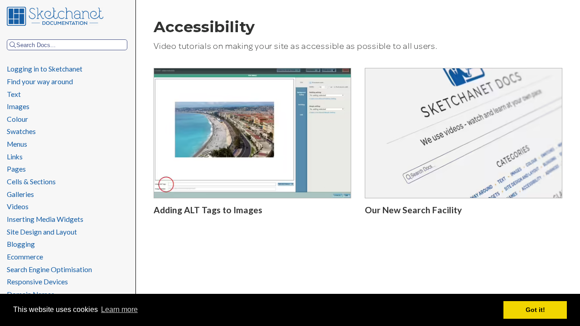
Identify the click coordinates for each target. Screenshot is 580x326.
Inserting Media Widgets (45, 219)
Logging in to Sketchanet (44, 69)
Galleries (20, 194)
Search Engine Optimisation (49, 269)
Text (14, 94)
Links (15, 157)
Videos (18, 206)
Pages (17, 169)
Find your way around (40, 81)
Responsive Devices (37, 282)
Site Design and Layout (42, 232)
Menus (17, 144)
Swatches (21, 131)
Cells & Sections (31, 181)
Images (18, 106)
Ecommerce (25, 257)
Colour (17, 119)
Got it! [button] (535, 309)
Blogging (21, 244)
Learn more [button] (119, 309)
